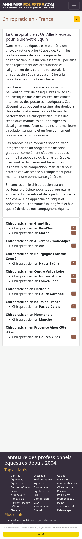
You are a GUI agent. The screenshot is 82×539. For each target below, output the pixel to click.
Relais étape (64, 510)
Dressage (39, 475)
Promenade (41, 487)
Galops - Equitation (63, 477)
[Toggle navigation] (74, 6)
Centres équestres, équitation (17, 479)
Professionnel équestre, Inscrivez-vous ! (34, 520)
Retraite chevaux (67, 483)
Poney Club (17, 498)
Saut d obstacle (66, 506)
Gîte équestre (65, 487)
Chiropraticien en (32, 228)
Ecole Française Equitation (43, 481)
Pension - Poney (20, 502)
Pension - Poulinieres (63, 493)
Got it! (41, 534)
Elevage (15, 510)
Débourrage (18, 506)
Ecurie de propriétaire (18, 493)
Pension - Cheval (20, 487)
